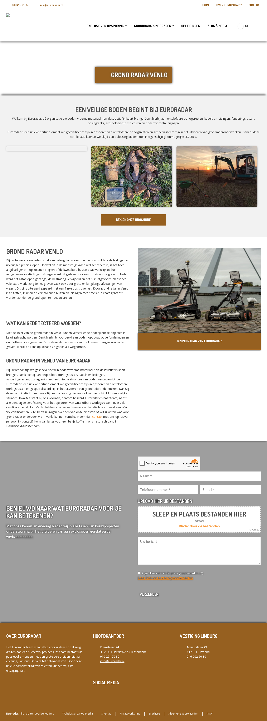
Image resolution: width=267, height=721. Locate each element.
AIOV (210, 713)
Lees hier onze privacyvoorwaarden (165, 578)
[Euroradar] (18, 25)
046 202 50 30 (196, 656)
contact (97, 417)
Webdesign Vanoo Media (77, 713)
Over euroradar (227, 5)
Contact (254, 5)
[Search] (258, 26)
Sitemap (106, 713)
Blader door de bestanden (199, 526)
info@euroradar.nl (51, 5)
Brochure (154, 713)
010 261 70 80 (20, 5)
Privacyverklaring (130, 713)
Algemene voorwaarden (183, 713)
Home (206, 5)
